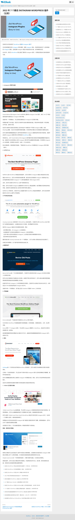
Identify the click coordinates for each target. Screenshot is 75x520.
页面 (70, 152)
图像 (58, 130)
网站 (70, 145)
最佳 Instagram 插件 (39, 39)
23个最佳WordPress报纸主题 (63, 75)
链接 (63, 152)
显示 (63, 137)
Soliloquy (28, 39)
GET (68, 105)
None (65, 107)
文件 (58, 137)
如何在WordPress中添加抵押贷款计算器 (64, 67)
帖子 (70, 130)
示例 (58, 145)
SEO (58, 115)
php (58, 110)
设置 (58, 150)
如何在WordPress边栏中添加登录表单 (64, 64)
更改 (69, 137)
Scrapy (65, 112)
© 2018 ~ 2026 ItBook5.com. (38, 518)
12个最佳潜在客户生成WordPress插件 (64, 89)
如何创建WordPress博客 (62, 86)
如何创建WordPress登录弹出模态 (64, 70)
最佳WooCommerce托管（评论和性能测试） (64, 91)
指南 (58, 132)
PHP (6, 6)
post (64, 110)
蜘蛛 (65, 147)
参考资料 (65, 127)
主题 (58, 122)
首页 (3, 6)
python (58, 112)
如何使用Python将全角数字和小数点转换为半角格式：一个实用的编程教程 (64, 62)
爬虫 (70, 140)
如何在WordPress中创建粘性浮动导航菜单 (64, 94)
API (57, 105)
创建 (58, 125)
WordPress (10, 6)
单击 (64, 125)
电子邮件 (65, 142)
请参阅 (64, 150)
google (58, 107)
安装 (63, 130)
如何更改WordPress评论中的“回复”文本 (64, 78)
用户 (58, 142)
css (63, 105)
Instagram (23, 39)
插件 (58, 135)
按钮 (64, 132)
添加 (58, 140)
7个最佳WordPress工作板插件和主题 (64, 81)
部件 (58, 152)
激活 (64, 140)
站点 (63, 145)
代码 (64, 122)
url (63, 115)
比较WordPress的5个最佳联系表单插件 (64, 83)
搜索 (57, 13)
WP (67, 120)
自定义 (58, 147)
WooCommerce (60, 117)
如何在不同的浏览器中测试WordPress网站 (64, 72)
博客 (58, 127)
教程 (64, 135)
